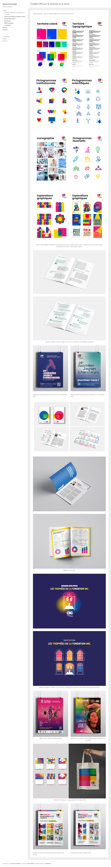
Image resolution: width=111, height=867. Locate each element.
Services (5, 27)
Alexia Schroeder (10, 4)
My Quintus (7, 21)
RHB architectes (8, 23)
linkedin (5, 39)
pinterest (5, 41)
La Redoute (7, 25)
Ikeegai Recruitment (9, 19)
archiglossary (6, 36)
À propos (5, 29)
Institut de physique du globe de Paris (14, 16)
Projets (4, 10)
